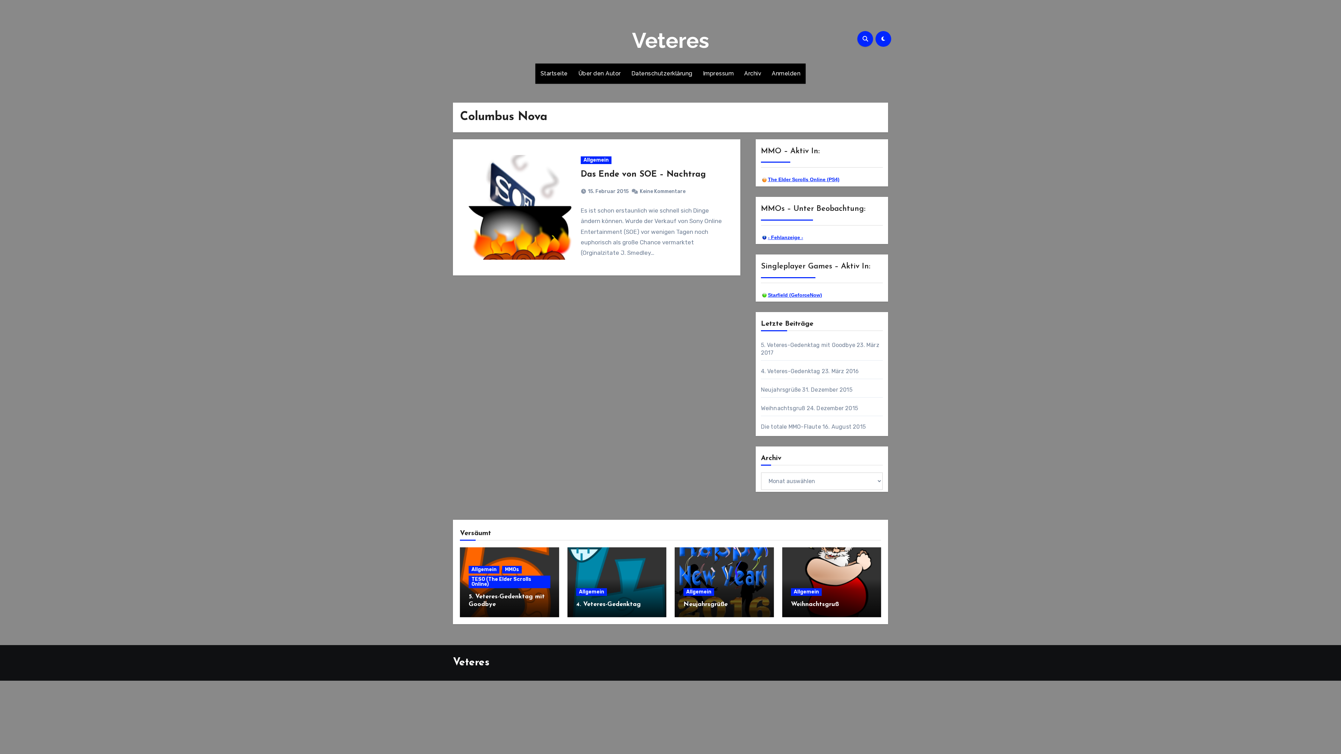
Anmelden (786, 73)
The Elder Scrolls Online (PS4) (804, 179)
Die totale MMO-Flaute (791, 426)
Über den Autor (599, 73)
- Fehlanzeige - (785, 237)
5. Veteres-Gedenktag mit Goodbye (808, 345)
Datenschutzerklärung (662, 73)
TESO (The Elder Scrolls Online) (501, 581)
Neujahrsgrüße (781, 389)
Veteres (670, 40)
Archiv (752, 73)
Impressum (718, 73)
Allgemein (596, 160)
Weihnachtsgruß (783, 408)
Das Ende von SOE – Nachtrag (643, 174)
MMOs (512, 569)
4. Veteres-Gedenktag (790, 371)
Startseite (554, 73)
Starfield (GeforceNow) (795, 295)
